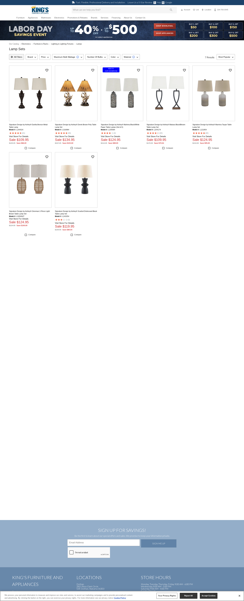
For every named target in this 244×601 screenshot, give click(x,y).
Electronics (59, 18)
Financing (116, 18)
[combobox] (32, 57)
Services (104, 18)
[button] (182, 10)
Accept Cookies (208, 596)
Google (168, 2)
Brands (94, 18)
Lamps (79, 44)
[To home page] (40, 10)
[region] (122, 596)
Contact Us (140, 18)
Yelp (159, 2)
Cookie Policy (120, 598)
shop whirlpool (164, 26)
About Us (128, 18)
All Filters (18, 57)
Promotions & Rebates (77, 18)
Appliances (33, 18)
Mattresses (46, 18)
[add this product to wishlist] (46, 70)
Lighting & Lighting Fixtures (62, 44)
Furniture (20, 18)
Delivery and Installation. (100, 2)
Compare (32, 148)
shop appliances (164, 33)
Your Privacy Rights (167, 596)
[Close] (239, 596)
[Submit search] (171, 9)
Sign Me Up (158, 543)
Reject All (188, 596)
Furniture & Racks (41, 44)
